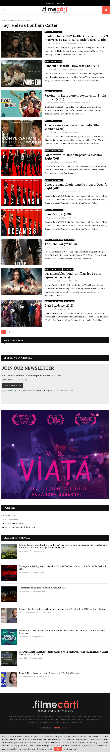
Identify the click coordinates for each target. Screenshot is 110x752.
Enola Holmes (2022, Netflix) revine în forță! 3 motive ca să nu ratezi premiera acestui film (76, 37)
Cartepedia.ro (8, 515)
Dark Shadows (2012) (59, 305)
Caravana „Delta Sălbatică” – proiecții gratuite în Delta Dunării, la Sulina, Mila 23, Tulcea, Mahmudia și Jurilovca (64, 653)
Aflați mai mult (70, 749)
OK (57, 749)
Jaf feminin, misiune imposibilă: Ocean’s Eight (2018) (73, 156)
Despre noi (49, 3)
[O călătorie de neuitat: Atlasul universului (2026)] (9, 594)
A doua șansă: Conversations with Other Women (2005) (73, 127)
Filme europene (56, 32)
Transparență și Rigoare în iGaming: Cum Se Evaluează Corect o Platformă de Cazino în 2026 (63, 567)
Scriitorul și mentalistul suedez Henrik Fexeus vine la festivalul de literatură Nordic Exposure (62, 631)
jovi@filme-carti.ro (61, 727)
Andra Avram (52, 218)
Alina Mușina (27, 591)
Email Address (8, 379)
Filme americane (57, 150)
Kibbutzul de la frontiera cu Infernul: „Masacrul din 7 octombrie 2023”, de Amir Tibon (62, 609)
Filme (47, 32)
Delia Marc (51, 281)
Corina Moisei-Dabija (55, 43)
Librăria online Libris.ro (12, 523)
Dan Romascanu (54, 69)
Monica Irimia (27, 677)
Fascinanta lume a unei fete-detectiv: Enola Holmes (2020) (75, 97)
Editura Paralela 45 (10, 519)
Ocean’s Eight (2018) (58, 214)
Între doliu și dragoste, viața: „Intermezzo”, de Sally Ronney (49, 673)
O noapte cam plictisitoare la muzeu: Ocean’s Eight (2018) (76, 186)
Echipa (60, 3)
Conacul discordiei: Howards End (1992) (72, 66)
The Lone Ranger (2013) (61, 244)
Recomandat (69, 240)
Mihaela (50, 247)
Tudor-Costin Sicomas (56, 103)
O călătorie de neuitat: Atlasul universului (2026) (43, 587)
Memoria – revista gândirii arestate (18, 527)
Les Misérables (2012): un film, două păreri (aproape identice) (73, 275)
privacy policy (42, 390)
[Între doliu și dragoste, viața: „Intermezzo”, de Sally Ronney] (9, 679)
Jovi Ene (50, 162)
